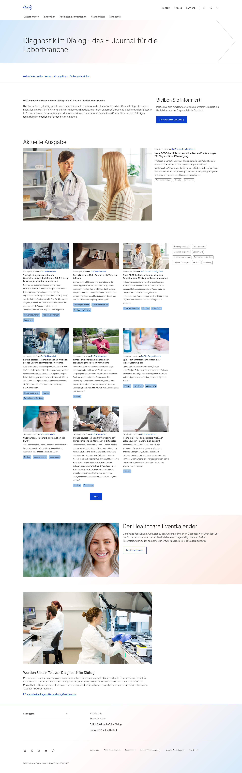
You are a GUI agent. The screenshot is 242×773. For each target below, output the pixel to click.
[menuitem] (31, 17)
